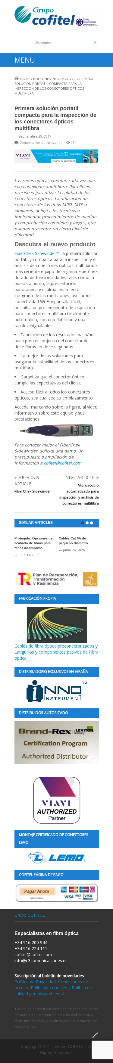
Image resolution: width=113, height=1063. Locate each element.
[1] (82, 522)
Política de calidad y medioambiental (53, 990)
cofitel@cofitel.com (62, 463)
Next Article (79, 477)
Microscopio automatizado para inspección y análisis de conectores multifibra (79, 494)
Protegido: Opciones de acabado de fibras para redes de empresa (33, 543)
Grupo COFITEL (29, 915)
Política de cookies (49, 987)
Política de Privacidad (35, 981)
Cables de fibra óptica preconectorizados (55, 646)
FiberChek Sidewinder (32, 491)
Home (25, 78)
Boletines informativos (54, 78)
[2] (87, 522)
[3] (91, 522)
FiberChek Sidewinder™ (36, 253)
